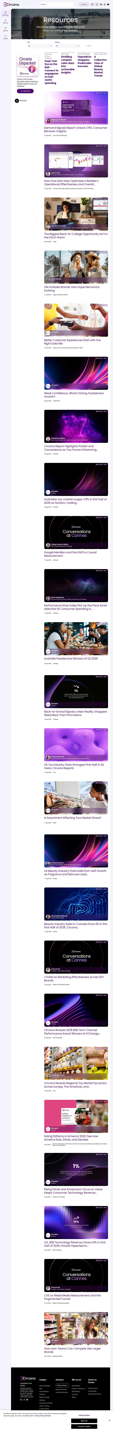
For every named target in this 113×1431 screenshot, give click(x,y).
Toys (54, 507)
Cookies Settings (84, 1415)
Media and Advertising (59, 560)
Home (54, 241)
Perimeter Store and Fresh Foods (94, 1409)
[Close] (109, 1420)
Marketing (55, 1356)
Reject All (84, 1421)
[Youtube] (108, 4)
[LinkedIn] (101, 4)
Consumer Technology (59, 1197)
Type (28, 42)
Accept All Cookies (84, 1426)
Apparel (67, 188)
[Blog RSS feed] (17, 101)
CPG (54, 135)
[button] (96, 4)
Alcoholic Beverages (59, 188)
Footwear (65, 294)
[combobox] (40, 46)
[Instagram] (105, 4)
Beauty (60, 294)
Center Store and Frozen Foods (73, 1144)
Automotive (80, 188)
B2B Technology (88, 188)
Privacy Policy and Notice (43, 1416)
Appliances (73, 188)
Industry (57, 42)
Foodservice (75, 348)
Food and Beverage (61, 135)
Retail (81, 348)
